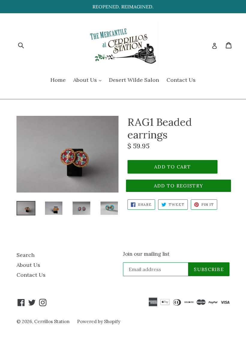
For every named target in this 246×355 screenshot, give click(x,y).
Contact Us (181, 79)
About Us (88, 79)
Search (25, 255)
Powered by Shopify (98, 321)
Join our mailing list (146, 254)
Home (58, 79)
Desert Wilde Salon (134, 79)
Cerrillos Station (52, 321)
